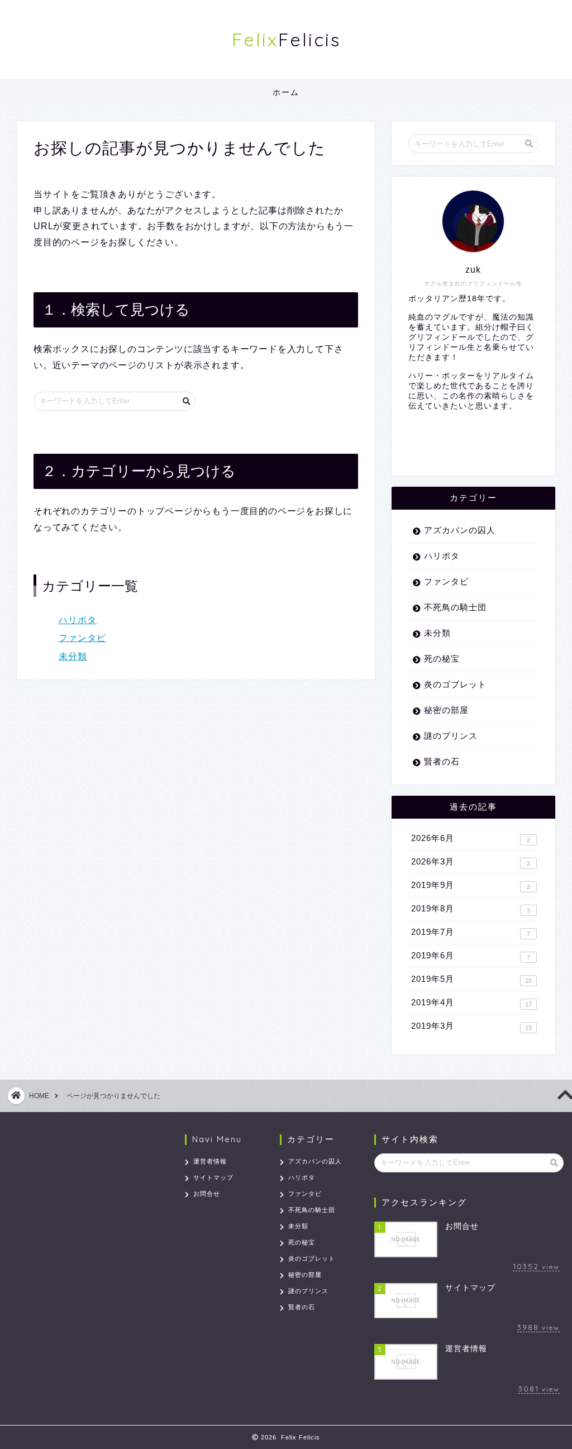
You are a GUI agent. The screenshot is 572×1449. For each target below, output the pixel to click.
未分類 (73, 656)
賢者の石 (442, 761)
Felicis (286, 39)
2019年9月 (470, 885)
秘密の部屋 (446, 710)
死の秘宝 (442, 658)
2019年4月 (471, 1002)
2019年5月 (471, 979)
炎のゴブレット (455, 684)
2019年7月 (470, 932)
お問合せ (206, 1193)
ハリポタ (78, 620)
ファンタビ (82, 638)
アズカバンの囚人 (459, 530)
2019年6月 (470, 956)
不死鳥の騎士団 (455, 607)
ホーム (286, 92)
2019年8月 (470, 909)
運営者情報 (210, 1161)
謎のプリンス (451, 735)
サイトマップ (213, 1177)
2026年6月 (470, 838)
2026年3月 (470, 862)
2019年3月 (471, 1026)
